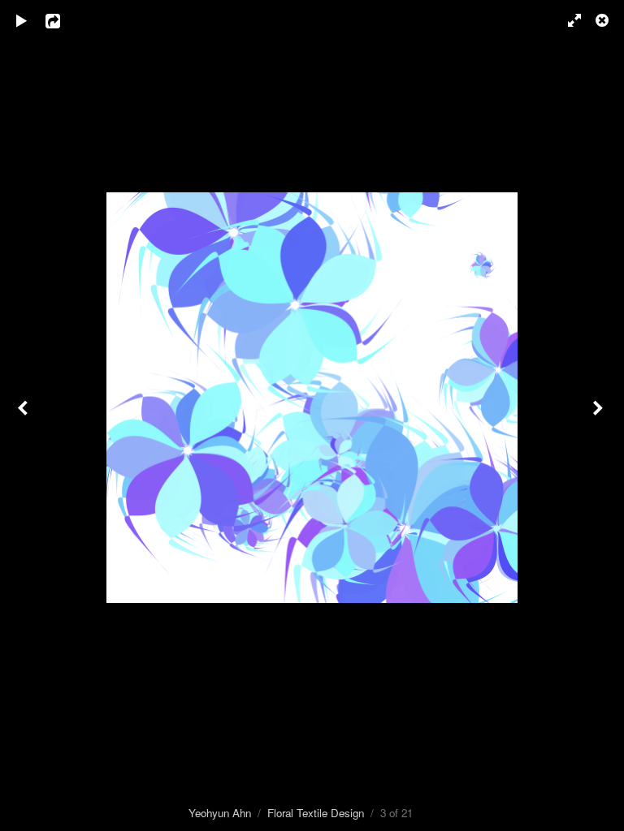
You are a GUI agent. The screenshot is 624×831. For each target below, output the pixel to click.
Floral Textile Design (315, 812)
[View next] (599, 415)
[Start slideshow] (22, 20)
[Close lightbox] (603, 20)
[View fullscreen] (567, 20)
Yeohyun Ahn (219, 812)
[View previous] (24, 415)
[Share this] (64, 20)
